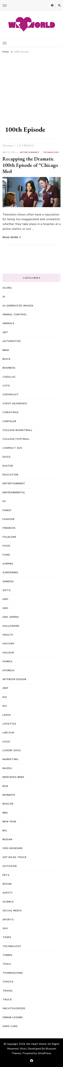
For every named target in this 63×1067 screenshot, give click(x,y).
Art (5, 332)
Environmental (14, 492)
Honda (7, 661)
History (8, 643)
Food (6, 545)
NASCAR (8, 803)
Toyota (8, 981)
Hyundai (8, 670)
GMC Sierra (11, 617)
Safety (8, 892)
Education (10, 474)
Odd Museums (13, 848)
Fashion (8, 519)
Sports (8, 919)
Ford (6, 554)
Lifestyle (9, 723)
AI (4, 296)
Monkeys (9, 795)
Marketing (10, 759)
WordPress (44, 1053)
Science (8, 901)
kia (5, 697)
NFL (5, 830)
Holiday (8, 652)
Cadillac (9, 376)
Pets (6, 875)
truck (7, 999)
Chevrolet (11, 394)
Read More (10, 237)
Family (7, 510)
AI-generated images (18, 305)
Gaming (8, 563)
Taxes (7, 937)
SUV (5, 928)
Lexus (7, 715)
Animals (8, 323)
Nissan (7, 839)
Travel (8, 990)
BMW (6, 350)
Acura (7, 287)
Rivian (7, 884)
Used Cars (10, 1026)
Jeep (5, 688)
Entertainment (29, 152)
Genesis (8, 581)
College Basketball (17, 430)
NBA (5, 812)
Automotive (12, 341)
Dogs (6, 456)
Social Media (12, 910)
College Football (16, 439)
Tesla (7, 964)
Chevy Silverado (15, 403)
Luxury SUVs (12, 750)
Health (8, 634)
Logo (6, 741)
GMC (6, 599)
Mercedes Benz (13, 777)
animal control (15, 314)
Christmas (10, 412)
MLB (5, 786)
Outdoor (10, 866)
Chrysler (9, 421)
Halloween (11, 626)
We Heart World (36, 1044)
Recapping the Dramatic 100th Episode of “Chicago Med (30, 164)
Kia (5, 706)
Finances (9, 528)
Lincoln (8, 732)
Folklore (9, 537)
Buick (6, 359)
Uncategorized (14, 1008)
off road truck (15, 857)
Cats (6, 385)
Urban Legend (13, 1017)
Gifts (7, 590)
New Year (9, 821)
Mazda (7, 768)
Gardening (10, 572)
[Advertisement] (31, 87)
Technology (51, 152)
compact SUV (12, 448)
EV (4, 501)
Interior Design (14, 679)
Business (9, 367)
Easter (8, 465)
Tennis (7, 955)
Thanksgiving (13, 973)
